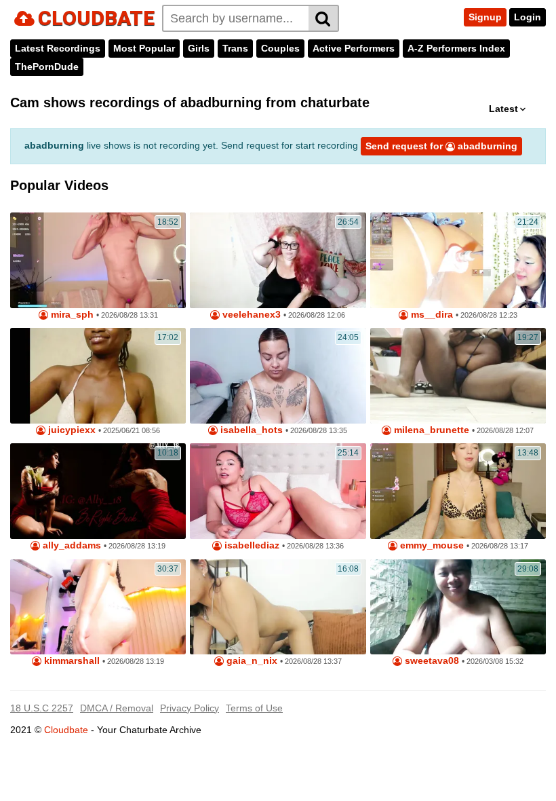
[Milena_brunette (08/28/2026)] (458, 376)
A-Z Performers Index (456, 48)
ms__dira (430, 315)
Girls (199, 48)
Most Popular (144, 48)
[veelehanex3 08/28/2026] (277, 260)
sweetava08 (430, 661)
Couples (280, 48)
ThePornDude (47, 66)
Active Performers (354, 48)
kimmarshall (70, 661)
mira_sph (71, 315)
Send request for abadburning (441, 146)
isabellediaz (250, 545)
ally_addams (70, 545)
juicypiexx (70, 430)
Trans (235, 48)
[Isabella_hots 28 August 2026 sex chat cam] (277, 376)
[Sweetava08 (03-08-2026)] (458, 607)
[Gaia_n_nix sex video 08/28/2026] (277, 607)
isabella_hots (250, 430)
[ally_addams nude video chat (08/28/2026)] (98, 491)
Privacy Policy (189, 708)
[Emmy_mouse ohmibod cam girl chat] (458, 491)
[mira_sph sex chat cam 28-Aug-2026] (98, 260)
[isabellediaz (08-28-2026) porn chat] (277, 491)
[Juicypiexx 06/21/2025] (98, 376)
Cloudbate (66, 729)
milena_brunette (430, 430)
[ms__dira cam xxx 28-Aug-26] (458, 260)
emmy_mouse (430, 545)
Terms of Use (254, 708)
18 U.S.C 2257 (41, 708)
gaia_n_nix (250, 661)
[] (324, 18)
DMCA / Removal (116, 708)
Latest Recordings (57, 48)
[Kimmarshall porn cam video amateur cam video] (98, 607)
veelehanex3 (250, 315)
